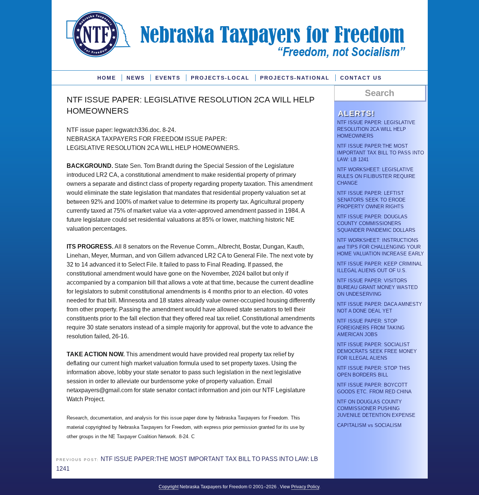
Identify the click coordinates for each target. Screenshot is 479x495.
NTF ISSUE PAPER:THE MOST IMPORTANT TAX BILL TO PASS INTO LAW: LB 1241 (380, 152)
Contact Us (361, 78)
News (135, 78)
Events (167, 78)
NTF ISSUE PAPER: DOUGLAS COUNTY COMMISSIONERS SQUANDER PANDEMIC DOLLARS (376, 223)
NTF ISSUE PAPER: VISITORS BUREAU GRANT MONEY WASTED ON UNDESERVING (377, 287)
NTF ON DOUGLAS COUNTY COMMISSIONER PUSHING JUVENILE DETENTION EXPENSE (376, 408)
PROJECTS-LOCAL (220, 78)
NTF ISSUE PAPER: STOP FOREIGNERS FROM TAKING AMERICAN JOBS (371, 327)
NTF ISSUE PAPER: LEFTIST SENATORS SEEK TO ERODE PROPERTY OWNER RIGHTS (371, 199)
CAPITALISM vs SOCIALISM (369, 425)
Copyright (169, 486)
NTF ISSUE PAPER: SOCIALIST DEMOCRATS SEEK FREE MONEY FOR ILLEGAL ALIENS (377, 351)
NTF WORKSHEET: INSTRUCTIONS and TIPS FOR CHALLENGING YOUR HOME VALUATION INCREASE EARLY (380, 246)
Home (106, 78)
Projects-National (295, 78)
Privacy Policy (305, 486)
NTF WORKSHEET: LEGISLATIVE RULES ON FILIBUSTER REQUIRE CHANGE (376, 176)
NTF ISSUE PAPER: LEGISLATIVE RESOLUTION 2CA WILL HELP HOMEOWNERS (376, 129)
